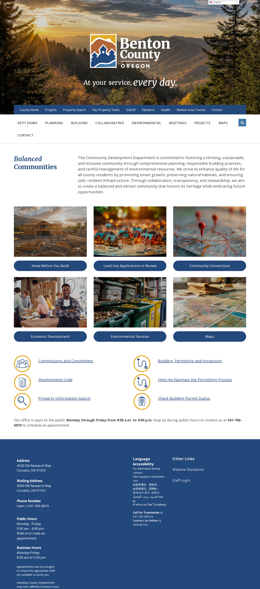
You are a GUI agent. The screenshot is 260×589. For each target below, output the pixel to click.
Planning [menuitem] (54, 123)
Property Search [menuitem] (74, 110)
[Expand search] (242, 122)
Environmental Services (130, 336)
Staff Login (181, 480)
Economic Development (50, 336)
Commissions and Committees (65, 360)
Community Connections (210, 265)
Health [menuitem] (165, 110)
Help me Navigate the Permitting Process (195, 379)
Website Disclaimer (188, 469)
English (216, 2)
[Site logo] (130, 60)
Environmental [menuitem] (146, 123)
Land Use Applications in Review (130, 265)
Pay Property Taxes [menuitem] (106, 110)
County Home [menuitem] (29, 110)
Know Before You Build (50, 265)
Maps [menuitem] (223, 123)
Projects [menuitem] (51, 110)
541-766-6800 (141, 516)
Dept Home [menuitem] (27, 123)
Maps (209, 336)
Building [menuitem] (79, 123)
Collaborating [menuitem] (109, 123)
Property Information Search (64, 398)
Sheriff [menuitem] (131, 110)
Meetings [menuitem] (178, 123)
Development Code (55, 379)
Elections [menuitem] (148, 110)
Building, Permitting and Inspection (190, 360)
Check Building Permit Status (184, 398)
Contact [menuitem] (217, 110)
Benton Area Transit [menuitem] (191, 110)
